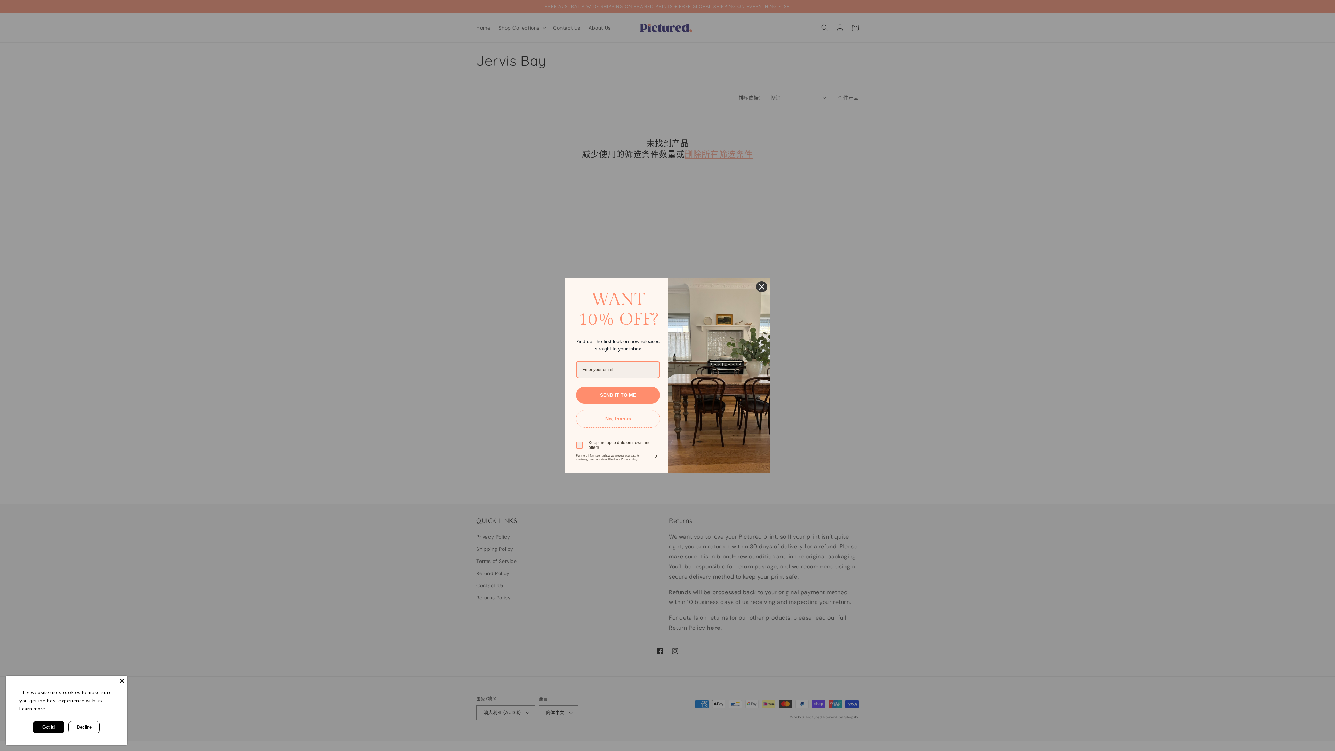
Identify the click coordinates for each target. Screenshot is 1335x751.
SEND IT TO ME (618, 395)
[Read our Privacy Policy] (656, 457)
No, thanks (618, 418)
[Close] (122, 680)
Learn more (32, 708)
